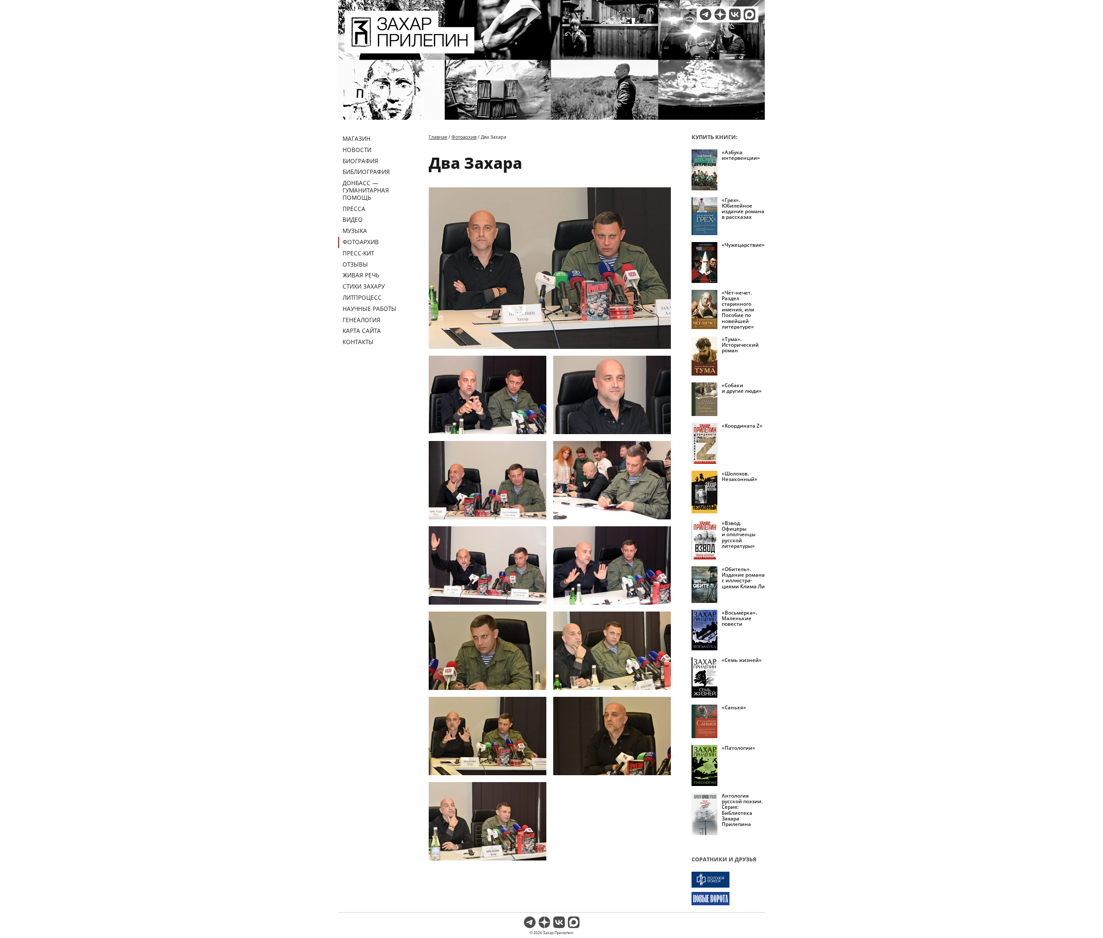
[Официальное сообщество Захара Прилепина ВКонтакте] (735, 14)
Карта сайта (362, 330)
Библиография (366, 172)
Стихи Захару (364, 286)
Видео (353, 219)
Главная (438, 137)
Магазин (357, 138)
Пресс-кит (358, 253)
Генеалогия (361, 320)
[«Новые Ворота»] (728, 898)
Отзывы (355, 264)
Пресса (354, 209)
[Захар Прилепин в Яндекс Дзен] (720, 14)
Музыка (355, 231)
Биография (360, 161)
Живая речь (361, 275)
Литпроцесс (362, 297)
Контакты (358, 342)
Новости (357, 150)
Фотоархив (361, 242)
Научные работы (369, 308)
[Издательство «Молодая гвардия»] (728, 880)
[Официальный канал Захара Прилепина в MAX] (749, 14)
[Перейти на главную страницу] (409, 48)
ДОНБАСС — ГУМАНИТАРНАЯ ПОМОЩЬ (366, 190)
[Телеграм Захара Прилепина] (705, 14)
